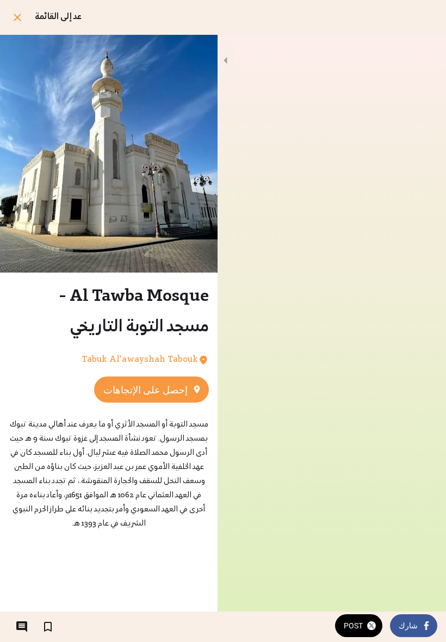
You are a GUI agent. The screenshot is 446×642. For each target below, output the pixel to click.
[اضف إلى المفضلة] (48, 627)
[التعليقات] (22, 627)
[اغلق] (17, 17)
